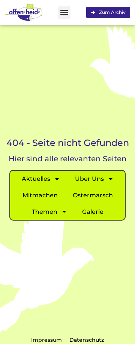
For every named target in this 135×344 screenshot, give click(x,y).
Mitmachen (40, 195)
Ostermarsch (93, 195)
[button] (64, 12)
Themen (44, 211)
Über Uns (89, 178)
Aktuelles (36, 178)
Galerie (93, 211)
